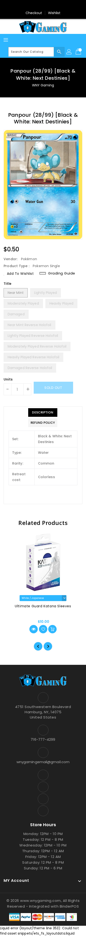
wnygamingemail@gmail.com (43, 761)
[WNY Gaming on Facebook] (29, 5)
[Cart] (79, 52)
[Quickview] (33, 629)
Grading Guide (61, 273)
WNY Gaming (43, 85)
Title (8, 283)
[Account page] (69, 52)
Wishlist (54, 13)
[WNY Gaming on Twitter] (38, 5)
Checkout (34, 13)
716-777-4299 (43, 739)
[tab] (42, 412)
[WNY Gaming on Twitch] (56, 5)
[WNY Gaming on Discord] (47, 5)
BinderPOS (69, 906)
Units (8, 379)
